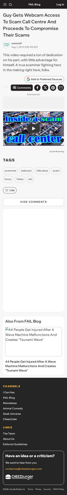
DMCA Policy (58, 489)
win (30, 179)
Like (12, 190)
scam (56, 170)
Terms (30, 489)
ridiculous (42, 170)
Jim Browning (58, 151)
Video (19, 179)
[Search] (10, 4)
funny (8, 179)
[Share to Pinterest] (53, 88)
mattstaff (17, 43)
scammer (10, 170)
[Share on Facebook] (37, 88)
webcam (26, 170)
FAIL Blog (34, 4)
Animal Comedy (13, 408)
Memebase (10, 403)
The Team (9, 433)
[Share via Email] (61, 88)
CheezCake (10, 419)
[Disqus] (33, 262)
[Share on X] (45, 88)
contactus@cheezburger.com (23, 468)
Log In (60, 4)
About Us (8, 439)
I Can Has (9, 392)
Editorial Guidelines (15, 444)
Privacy (38, 489)
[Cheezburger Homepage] (33, 477)
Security (47, 489)
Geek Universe (12, 413)
